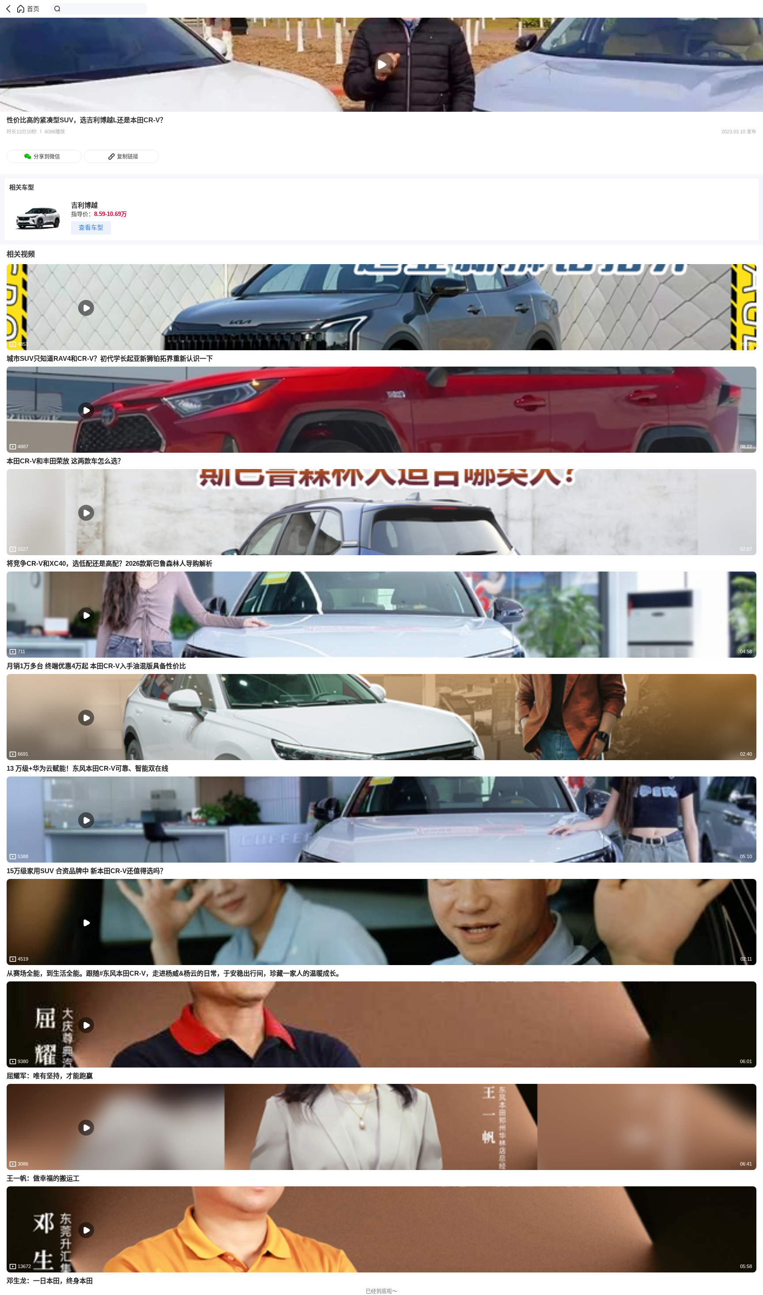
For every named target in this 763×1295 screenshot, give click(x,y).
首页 (33, 8)
